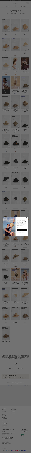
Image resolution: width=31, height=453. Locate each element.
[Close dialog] (26, 218)
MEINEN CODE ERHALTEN (21, 230)
